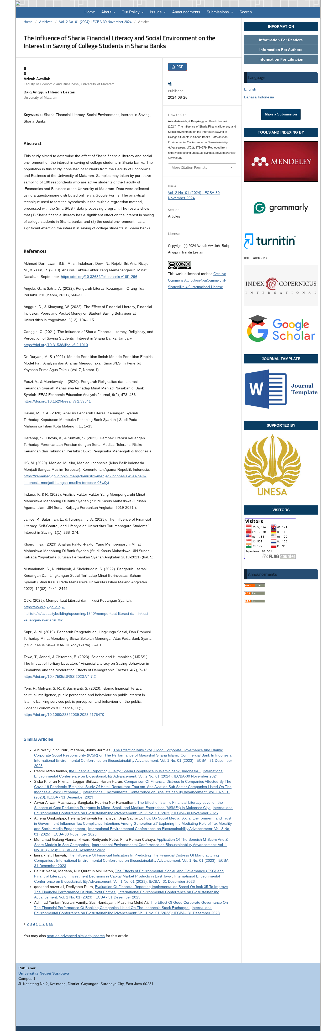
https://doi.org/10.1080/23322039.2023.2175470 (64, 714)
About (106, 12)
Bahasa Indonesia (259, 97)
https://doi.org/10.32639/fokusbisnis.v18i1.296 (99, 276)
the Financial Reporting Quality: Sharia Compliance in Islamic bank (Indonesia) (135, 771)
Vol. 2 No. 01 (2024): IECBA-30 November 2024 (95, 22)
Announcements (186, 12)
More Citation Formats (189, 167)
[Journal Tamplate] (281, 410)
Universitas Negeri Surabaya (43, 973)
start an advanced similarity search (76, 936)
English (250, 89)
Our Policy (131, 12)
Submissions (218, 12)
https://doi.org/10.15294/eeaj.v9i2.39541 (57, 401)
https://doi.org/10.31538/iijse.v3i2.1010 (56, 345)
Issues (156, 12)
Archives (45, 22)
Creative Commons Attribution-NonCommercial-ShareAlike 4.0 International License (197, 280)
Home (90, 12)
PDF (179, 67)
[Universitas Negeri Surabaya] (272, 494)
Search (245, 12)
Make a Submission (281, 114)
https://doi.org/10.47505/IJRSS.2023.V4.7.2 (60, 676)
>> (51, 924)
